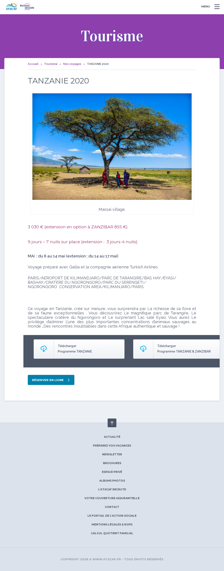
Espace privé (112, 471)
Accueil (33, 64)
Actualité (112, 436)
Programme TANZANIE (75, 351)
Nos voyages (72, 64)
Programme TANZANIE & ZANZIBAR (184, 351)
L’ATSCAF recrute (112, 489)
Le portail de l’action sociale (112, 515)
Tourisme (51, 64)
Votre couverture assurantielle (112, 498)
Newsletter (112, 454)
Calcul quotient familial (112, 533)
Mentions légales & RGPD (112, 524)
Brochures (112, 463)
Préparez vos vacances (112, 445)
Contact (112, 507)
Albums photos (112, 480)
